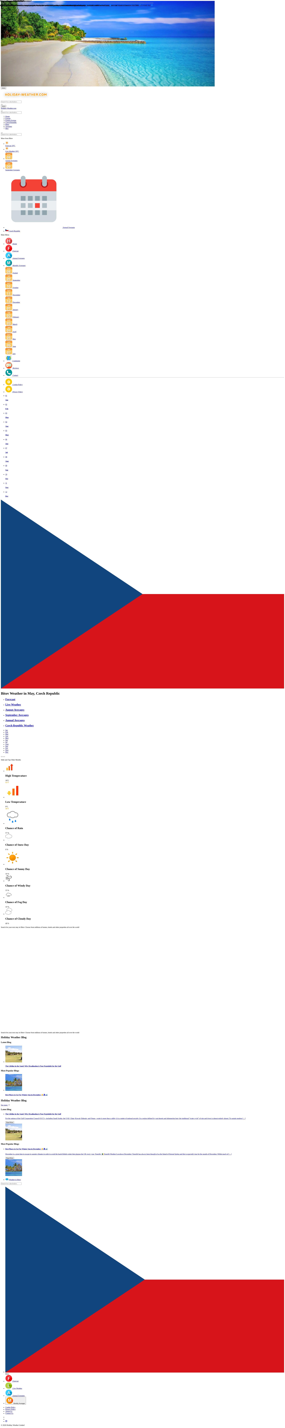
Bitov (7, 124)
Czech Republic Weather (19, 725)
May (7, 128)
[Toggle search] (2, 104)
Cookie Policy (10, 1407)
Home (7, 116)
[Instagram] (144, 1421)
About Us (8, 1411)
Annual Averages (15, 720)
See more (4, 1105)
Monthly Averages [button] (19, 266)
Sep (6, 746)
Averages (8, 126)
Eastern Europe (10, 120)
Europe (7, 118)
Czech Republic (11, 122)
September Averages (17, 715)
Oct (6, 748)
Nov (6, 750)
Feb (6, 732)
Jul (6, 742)
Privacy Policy (10, 1409)
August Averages (14, 709)
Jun (6, 740)
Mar (6, 734)
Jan (6, 730)
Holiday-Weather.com (8, 108)
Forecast (10, 699)
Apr (6, 736)
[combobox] (11, 102)
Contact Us (9, 1413)
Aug (6, 744)
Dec (6, 752)
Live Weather (13, 704)
